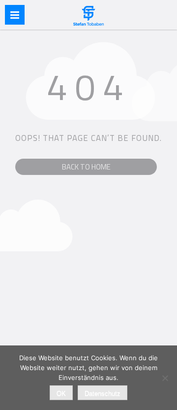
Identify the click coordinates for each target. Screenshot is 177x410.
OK (61, 393)
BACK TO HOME (86, 166)
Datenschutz (102, 393)
